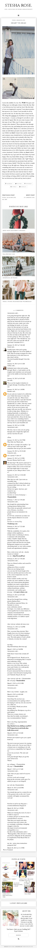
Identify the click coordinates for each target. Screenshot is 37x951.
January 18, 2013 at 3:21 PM (15, 425)
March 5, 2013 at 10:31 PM (15, 683)
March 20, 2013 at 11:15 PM (15, 848)
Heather (9, 391)
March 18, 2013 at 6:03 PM (15, 788)
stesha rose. (18, 5)
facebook (9, 183)
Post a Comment (8, 850)
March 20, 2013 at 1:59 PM (15, 808)
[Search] (18, 938)
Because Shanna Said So (14, 460)
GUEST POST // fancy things (9, 879)
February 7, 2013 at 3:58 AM (16, 500)
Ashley (9, 365)
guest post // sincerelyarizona (7, 895)
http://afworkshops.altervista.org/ (17, 646)
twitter (19, 183)
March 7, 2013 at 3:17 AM (15, 769)
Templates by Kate (28, 946)
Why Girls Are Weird (13, 442)
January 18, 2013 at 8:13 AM (16, 364)
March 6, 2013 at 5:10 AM (15, 733)
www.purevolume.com (20, 592)
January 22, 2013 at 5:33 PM (15, 458)
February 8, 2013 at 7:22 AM (16, 526)
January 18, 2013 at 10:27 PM (16, 440)
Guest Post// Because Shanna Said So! (26, 879)
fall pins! (28, 894)
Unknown (10, 453)
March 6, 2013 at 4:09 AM (15, 694)
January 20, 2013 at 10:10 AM (16, 451)
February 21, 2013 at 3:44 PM (16, 627)
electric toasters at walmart (18, 553)
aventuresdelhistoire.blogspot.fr (16, 805)
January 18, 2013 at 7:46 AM (16, 345)
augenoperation (22, 722)
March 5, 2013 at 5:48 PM (15, 649)
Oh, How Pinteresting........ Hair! (18, 884)
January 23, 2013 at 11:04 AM (16, 475)
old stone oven (24, 624)
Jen (8, 380)
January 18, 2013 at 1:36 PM (15, 389)
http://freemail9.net (19, 556)
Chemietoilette (11, 497)
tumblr (14, 186)
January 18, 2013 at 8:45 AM (16, 378)
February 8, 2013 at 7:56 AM (16, 559)
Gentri (9, 347)
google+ (23, 186)
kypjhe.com (23, 692)
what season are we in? (9, 198)
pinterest (29, 183)
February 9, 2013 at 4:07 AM (16, 595)
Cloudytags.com (12, 524)
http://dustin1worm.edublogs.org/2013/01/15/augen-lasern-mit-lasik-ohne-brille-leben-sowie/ (19, 728)
